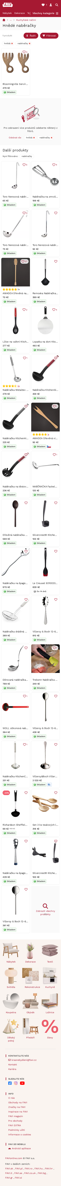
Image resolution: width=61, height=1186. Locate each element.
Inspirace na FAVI (18, 1111)
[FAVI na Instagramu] (15, 1083)
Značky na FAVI (16, 1107)
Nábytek (7, 13)
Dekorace (19, 13)
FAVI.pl (19, 1168)
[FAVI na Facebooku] (10, 1083)
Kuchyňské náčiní (26, 20)
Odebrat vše (15, 137)
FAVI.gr (9, 1177)
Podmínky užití (16, 1130)
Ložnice (50, 1012)
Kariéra (12, 1069)
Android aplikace (21, 1148)
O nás (11, 1098)
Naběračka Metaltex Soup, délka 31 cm (25, 389)
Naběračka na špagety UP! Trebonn (22, 873)
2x (19, 386)
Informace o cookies (19, 1134)
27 (26, 261)
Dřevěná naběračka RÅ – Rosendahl (23, 534)
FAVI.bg (42, 1173)
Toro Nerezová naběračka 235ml (21, 245)
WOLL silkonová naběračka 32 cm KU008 (26, 728)
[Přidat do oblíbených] (55, 213)
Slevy (50, 1037)
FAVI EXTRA (14, 1125)
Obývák (30, 1012)
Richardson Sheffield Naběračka (21, 824)
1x (48, 434)
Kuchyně (50, 987)
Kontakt (12, 1064)
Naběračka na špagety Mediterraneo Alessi (27, 583)
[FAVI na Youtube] (22, 1083)
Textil (50, 961)
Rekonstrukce (32, 987)
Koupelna (11, 1012)
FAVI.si (18, 1177)
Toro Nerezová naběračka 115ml (21, 196)
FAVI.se (18, 1173)
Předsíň (30, 1037)
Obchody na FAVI (17, 1102)
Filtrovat (51, 35)
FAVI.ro (29, 1168)
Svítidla (11, 987)
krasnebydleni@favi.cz (24, 1060)
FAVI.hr (49, 1168)
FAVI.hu (39, 1168)
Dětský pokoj (11, 1039)
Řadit (33, 35)
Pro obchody (15, 1120)
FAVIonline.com (13, 1158)
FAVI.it (9, 1173)
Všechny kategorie (43, 13)
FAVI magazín (15, 1116)
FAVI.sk (9, 1168)
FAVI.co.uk (30, 1173)
